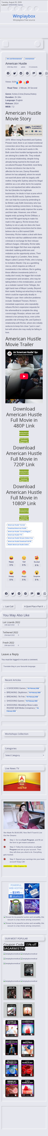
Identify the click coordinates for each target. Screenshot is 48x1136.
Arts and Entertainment (14, 58)
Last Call (8, 606)
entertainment (29, 58)
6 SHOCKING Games (15, 5)
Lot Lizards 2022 (11, 622)
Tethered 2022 (10, 632)
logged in (17, 660)
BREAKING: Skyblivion (17, 692)
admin (23, 67)
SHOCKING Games (15, 701)
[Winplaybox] (5, 44)
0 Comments (33, 67)
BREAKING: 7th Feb (16, 697)
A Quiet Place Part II (34, 606)
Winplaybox (24, 16)
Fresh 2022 (8, 642)
